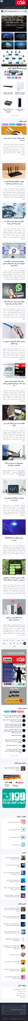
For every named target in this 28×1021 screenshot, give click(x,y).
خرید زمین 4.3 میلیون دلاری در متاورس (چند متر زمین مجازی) (12, 888)
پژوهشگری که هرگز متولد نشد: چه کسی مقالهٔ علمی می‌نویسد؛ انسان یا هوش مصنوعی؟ (14, 24)
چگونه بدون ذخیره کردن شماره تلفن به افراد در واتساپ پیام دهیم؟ (14, 303)
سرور (6, 1018)
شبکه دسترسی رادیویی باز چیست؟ (7, 47)
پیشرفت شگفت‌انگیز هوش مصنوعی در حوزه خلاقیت (14, 342)
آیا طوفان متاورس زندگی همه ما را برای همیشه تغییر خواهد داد (12, 873)
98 (7, 640)
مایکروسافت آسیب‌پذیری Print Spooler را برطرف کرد (14, 464)
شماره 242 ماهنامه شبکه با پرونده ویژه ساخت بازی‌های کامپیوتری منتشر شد (14, 383)
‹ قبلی (18, 640)
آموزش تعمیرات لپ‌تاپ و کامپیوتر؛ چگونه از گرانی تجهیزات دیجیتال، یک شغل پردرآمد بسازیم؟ (11, 947)
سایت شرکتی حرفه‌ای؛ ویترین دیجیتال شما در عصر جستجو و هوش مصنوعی (12, 932)
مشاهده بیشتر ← (14, 115)
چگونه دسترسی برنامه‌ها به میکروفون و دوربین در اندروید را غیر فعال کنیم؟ (14, 579)
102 (17, 643)
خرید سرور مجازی (20, 995)
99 (4, 640)
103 (14, 643)
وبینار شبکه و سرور (16, 845)
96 (12, 640)
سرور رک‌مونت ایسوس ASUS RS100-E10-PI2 (8, 93)
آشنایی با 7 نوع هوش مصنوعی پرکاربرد (14, 745)
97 (9, 640)
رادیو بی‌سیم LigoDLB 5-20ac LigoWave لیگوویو (20, 93)
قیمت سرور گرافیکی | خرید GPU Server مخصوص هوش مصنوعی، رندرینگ (11, 924)
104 (10, 643)
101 (21, 643)
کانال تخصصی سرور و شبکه (14, 829)
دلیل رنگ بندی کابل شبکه (14, 955)
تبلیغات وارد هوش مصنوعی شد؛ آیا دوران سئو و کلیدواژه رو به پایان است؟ (20, 37)
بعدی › (4, 643)
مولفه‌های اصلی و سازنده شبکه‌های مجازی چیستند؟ (21, 46)
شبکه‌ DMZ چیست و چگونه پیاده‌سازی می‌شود (14, 619)
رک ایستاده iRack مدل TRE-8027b (20, 109)
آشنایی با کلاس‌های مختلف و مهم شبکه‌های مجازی (7, 37)
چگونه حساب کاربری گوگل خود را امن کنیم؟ (14, 424)
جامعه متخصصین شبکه (15, 837)
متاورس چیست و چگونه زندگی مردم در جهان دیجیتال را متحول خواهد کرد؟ (12, 895)
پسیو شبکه (22, 997)
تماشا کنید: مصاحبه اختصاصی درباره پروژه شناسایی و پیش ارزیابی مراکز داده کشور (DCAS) (13, 741)
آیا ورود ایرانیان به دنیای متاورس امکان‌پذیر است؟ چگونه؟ (13, 880)
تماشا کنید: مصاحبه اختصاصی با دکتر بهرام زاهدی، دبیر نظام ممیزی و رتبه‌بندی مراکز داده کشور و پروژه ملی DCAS (12, 731)
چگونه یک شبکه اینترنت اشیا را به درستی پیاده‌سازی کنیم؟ (14, 222)
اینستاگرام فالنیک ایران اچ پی (14, 822)
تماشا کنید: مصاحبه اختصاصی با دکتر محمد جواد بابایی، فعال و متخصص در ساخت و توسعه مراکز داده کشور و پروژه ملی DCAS (13, 725)
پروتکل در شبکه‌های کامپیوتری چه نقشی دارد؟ (14, 499)
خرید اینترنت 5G (21, 993)
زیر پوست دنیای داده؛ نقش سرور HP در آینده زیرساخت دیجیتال (12, 969)
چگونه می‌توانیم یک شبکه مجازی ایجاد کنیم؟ (16, 65)
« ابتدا (23, 640)
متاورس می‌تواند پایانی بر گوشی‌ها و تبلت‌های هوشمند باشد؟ (12, 858)
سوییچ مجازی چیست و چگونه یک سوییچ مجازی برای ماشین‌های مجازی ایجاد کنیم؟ (14, 263)
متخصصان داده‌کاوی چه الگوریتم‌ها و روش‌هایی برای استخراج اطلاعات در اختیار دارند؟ (13, 751)
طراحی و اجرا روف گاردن (19, 989)
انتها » (14, 646)
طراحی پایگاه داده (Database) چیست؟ (14, 539)
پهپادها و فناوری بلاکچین (16, 735)
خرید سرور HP (21, 991)
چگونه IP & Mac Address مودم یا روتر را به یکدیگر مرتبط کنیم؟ (14, 183)
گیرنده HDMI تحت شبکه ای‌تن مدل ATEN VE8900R (8, 110)
